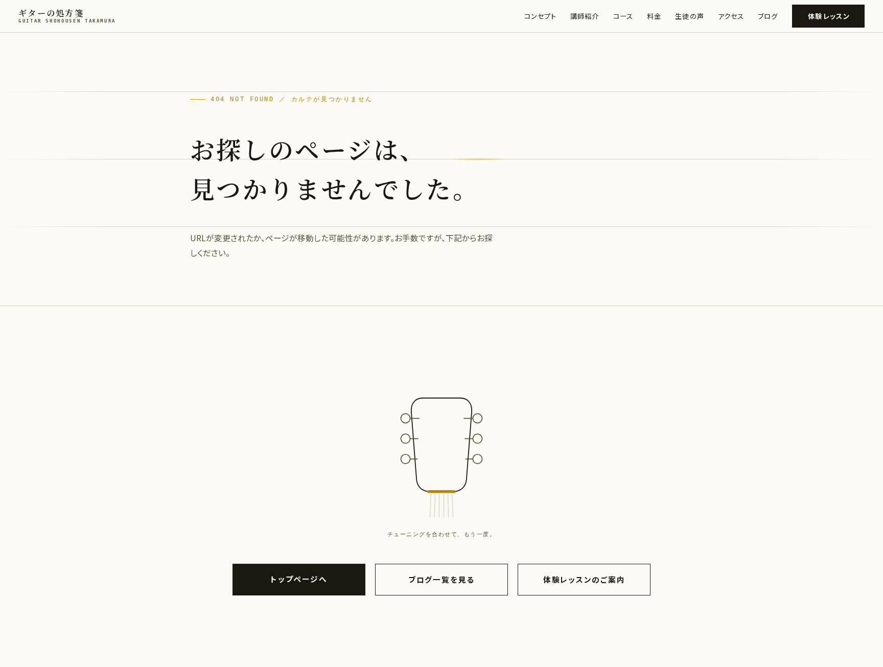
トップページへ (298, 578)
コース (623, 16)
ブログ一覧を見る (441, 579)
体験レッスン (829, 16)
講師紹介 (584, 16)
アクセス (731, 16)
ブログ (768, 16)
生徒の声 (689, 16)
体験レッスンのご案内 (584, 579)
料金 (654, 16)
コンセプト (540, 16)
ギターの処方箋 (67, 16)
